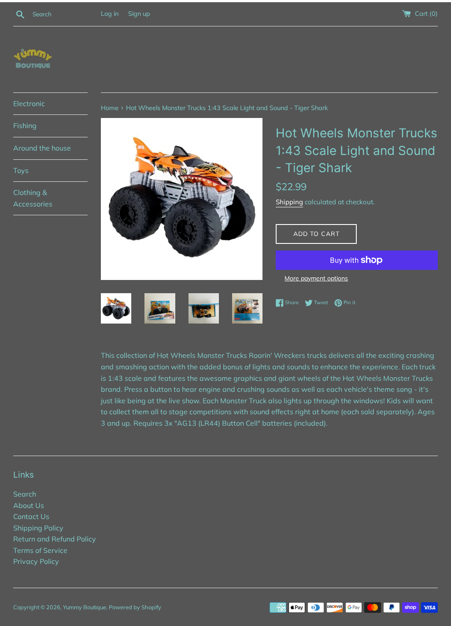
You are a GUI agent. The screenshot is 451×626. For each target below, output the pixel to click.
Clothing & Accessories (32, 198)
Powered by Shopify (135, 607)
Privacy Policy (36, 561)
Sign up (139, 14)
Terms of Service (40, 550)
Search (24, 494)
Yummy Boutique (84, 607)
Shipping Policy (38, 527)
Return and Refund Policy (54, 538)
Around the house (42, 148)
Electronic (29, 103)
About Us (28, 505)
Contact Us (31, 516)
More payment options (316, 278)
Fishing (25, 125)
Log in (109, 14)
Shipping (289, 202)
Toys (21, 170)
